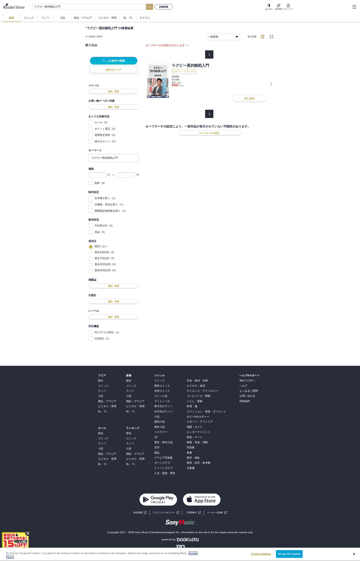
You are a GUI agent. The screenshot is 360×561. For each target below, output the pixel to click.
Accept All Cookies (289, 554)
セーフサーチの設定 (209, 133)
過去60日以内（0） (105, 270)
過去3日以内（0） (105, 252)
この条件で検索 (115, 60)
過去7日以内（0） (105, 258)
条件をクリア (114, 69)
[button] (217, 512)
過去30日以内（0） (105, 264)
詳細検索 (163, 6)
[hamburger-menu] (354, 6)
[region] (180, 554)
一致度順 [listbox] (213, 36)
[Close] (354, 554)
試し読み (249, 98)
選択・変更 (113, 91)
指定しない (101, 246)
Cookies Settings (261, 554)
